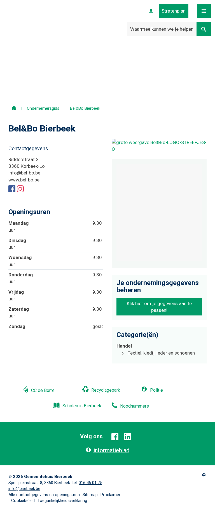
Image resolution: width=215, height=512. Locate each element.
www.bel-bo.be (23, 180)
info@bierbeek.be (24, 488)
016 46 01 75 (90, 482)
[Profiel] (151, 11)
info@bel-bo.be (24, 173)
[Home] (14, 108)
